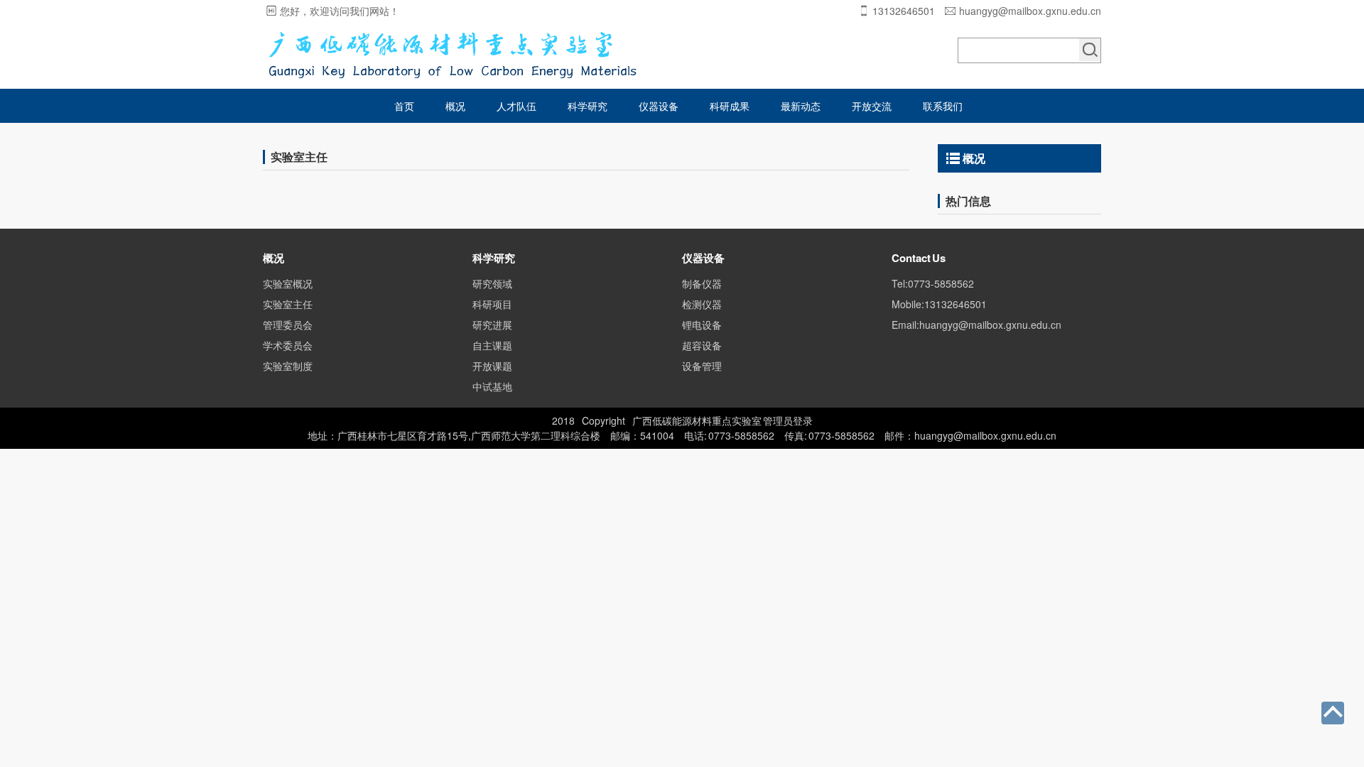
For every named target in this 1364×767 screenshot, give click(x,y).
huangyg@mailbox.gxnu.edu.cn (1030, 11)
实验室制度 (288, 366)
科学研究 (587, 106)
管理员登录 (788, 420)
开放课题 (492, 366)
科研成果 (729, 106)
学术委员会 (288, 345)
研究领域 (492, 283)
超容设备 (702, 345)
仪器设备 (658, 106)
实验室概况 (288, 283)
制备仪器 (702, 283)
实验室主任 (288, 304)
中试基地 (492, 386)
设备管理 (702, 366)
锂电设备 (702, 324)
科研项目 (492, 304)
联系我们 (943, 106)
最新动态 (801, 106)
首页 (404, 106)
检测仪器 (702, 304)
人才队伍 (516, 106)
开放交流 (872, 106)
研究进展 (492, 324)
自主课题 (492, 345)
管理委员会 (288, 324)
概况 (455, 106)
